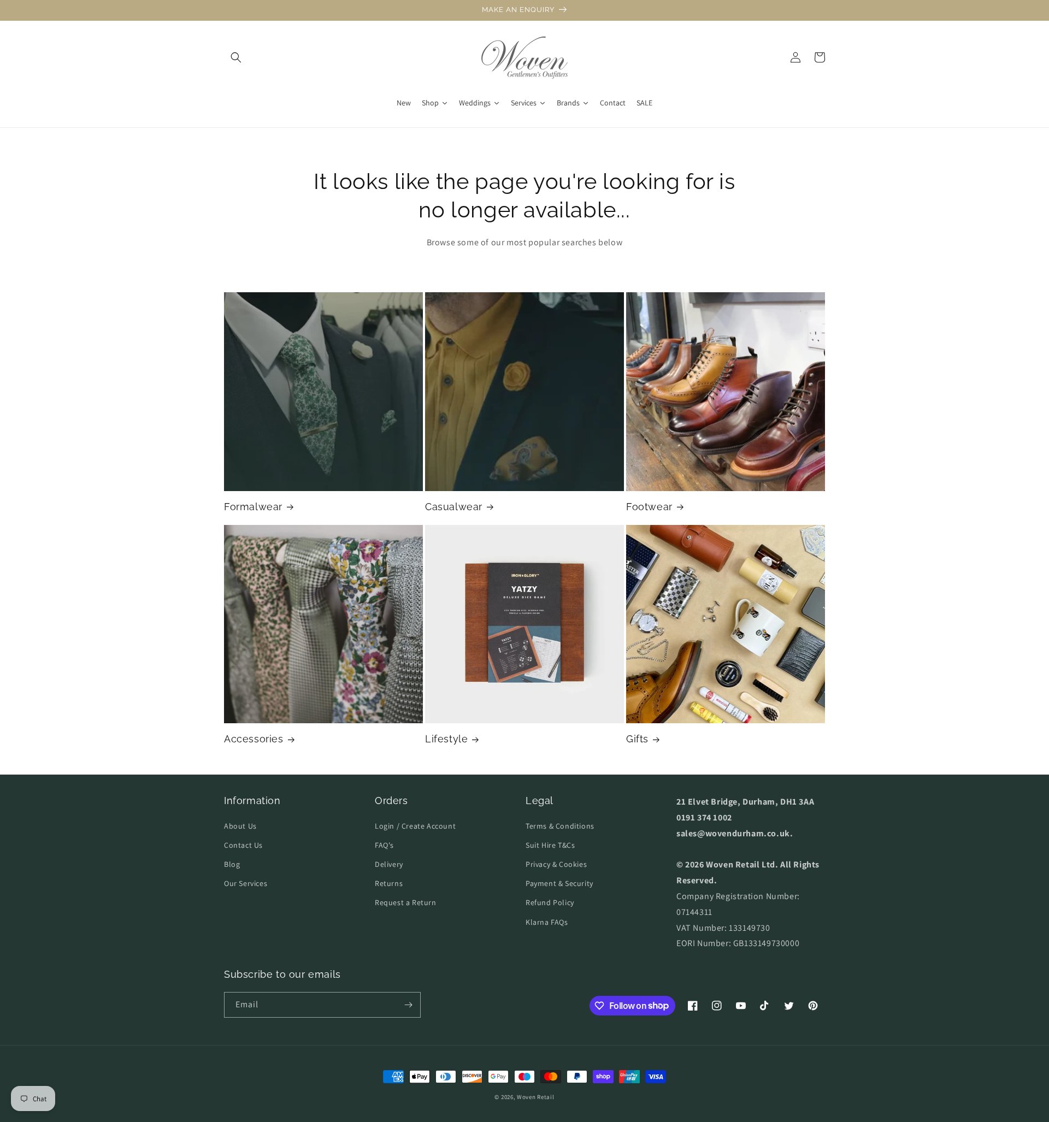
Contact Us (243, 845)
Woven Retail (535, 1097)
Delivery (389, 864)
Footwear (649, 506)
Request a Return (406, 902)
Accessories (254, 739)
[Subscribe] (408, 1005)
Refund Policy (550, 902)
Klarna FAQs (547, 922)
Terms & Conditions (560, 826)
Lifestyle (446, 739)
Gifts (637, 739)
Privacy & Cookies (556, 864)
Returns (389, 883)
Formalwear (253, 506)
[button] (236, 57)
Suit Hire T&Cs (550, 845)
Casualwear (453, 506)
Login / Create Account (415, 826)
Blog (232, 864)
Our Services (245, 883)
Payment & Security (559, 883)
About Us (240, 826)
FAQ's (384, 845)
